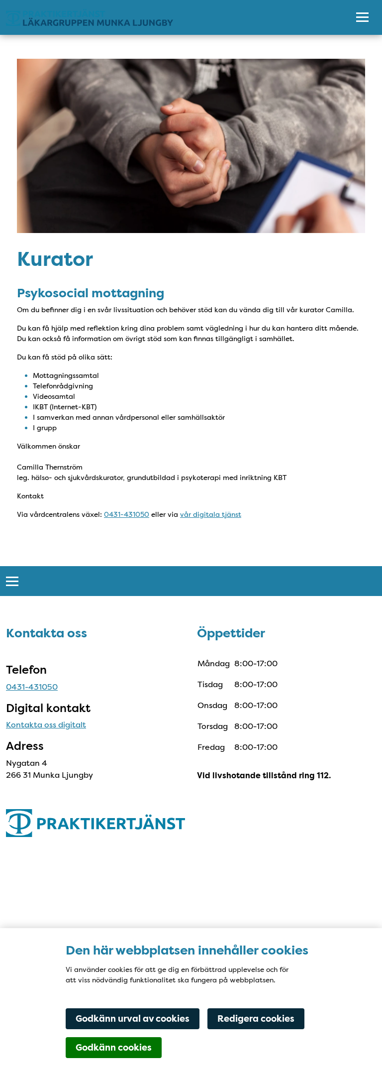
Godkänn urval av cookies (133, 1019)
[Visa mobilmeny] (362, 17)
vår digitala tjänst (210, 514)
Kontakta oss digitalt (46, 724)
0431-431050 (126, 514)
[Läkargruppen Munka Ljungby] (170, 17)
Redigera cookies (255, 1019)
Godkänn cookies (114, 1048)
